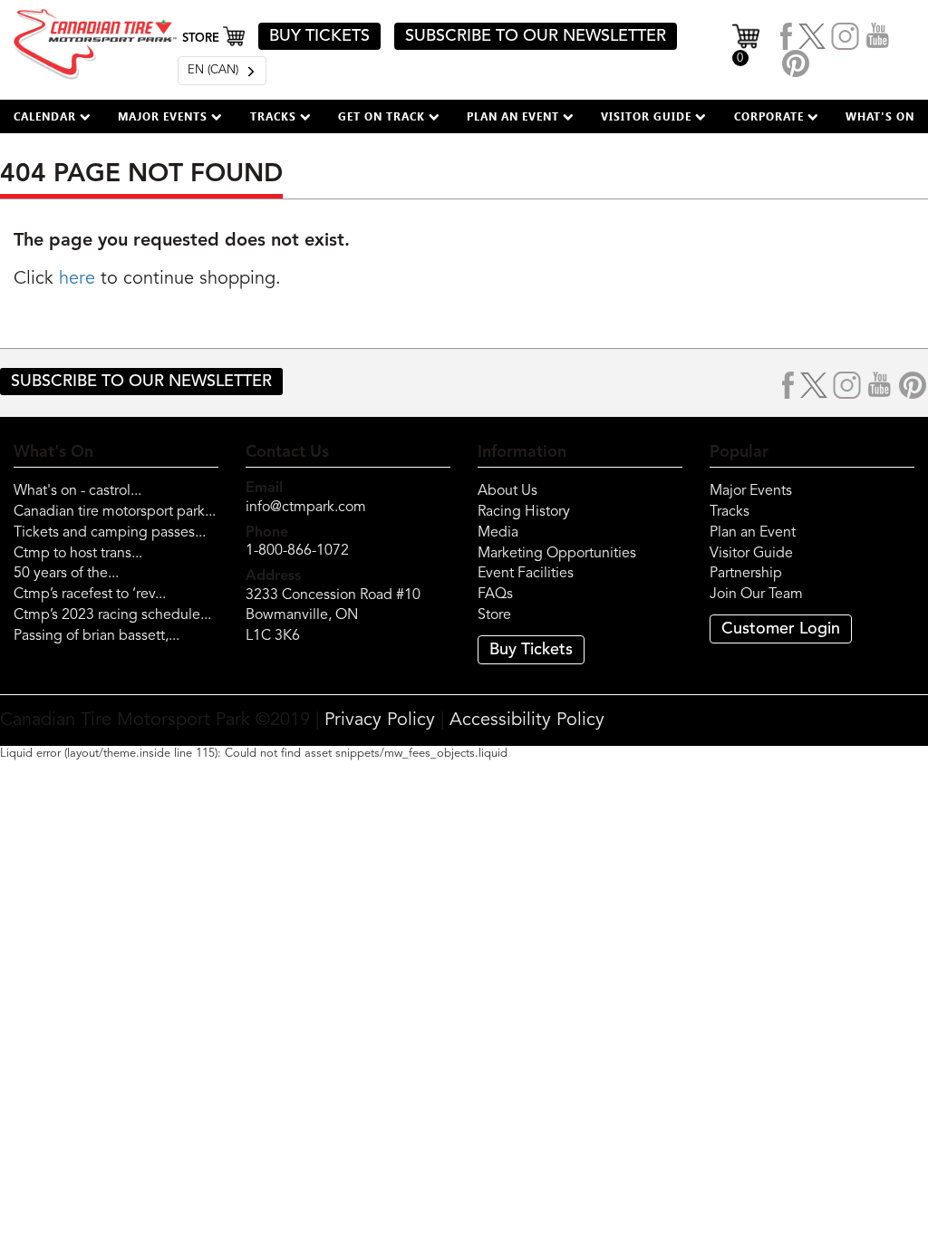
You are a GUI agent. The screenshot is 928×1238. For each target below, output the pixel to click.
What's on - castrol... (77, 491)
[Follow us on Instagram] (845, 36)
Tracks (729, 512)
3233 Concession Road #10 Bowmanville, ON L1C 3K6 (333, 616)
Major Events (751, 491)
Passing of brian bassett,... (96, 636)
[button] (52, 116)
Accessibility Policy (527, 720)
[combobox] (222, 70)
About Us (507, 491)
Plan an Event (753, 533)
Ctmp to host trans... (78, 553)
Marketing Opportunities (557, 553)
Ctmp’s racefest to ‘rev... (90, 594)
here (77, 279)
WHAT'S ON (880, 116)
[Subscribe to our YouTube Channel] (878, 36)
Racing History (524, 512)
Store (494, 615)
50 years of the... (66, 573)
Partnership (746, 573)
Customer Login (780, 629)
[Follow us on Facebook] (787, 36)
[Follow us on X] (812, 36)
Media (498, 533)
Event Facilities (526, 573)
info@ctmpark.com (306, 507)
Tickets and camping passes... (110, 533)
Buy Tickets (531, 650)
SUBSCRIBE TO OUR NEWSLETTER (535, 36)
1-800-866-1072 (297, 551)
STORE (202, 38)
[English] (222, 70)
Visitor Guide (751, 553)
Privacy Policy (379, 720)
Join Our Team (756, 594)
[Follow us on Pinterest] (795, 63)
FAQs (495, 594)
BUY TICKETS (319, 36)
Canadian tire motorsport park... (115, 512)
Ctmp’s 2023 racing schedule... (112, 615)
